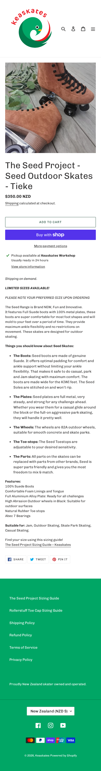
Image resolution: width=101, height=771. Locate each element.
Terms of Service (23, 647)
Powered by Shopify (63, 755)
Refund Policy (20, 635)
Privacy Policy (20, 660)
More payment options (50, 246)
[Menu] (93, 29)
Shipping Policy (22, 623)
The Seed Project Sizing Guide (34, 598)
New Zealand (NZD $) (49, 711)
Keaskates (42, 755)
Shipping (12, 203)
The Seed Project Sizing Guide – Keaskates (38, 545)
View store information (28, 266)
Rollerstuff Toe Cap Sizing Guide (35, 610)
